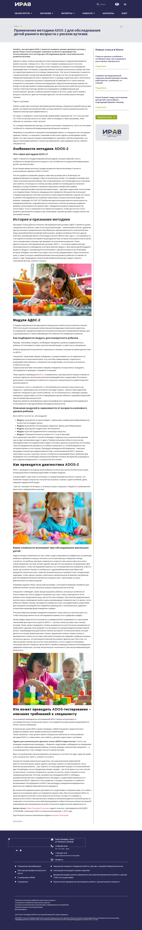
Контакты (108, 13)
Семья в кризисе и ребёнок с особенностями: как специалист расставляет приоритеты (110, 58)
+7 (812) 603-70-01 (61, 853)
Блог (124, 13)
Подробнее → (102, 66)
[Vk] (16, 850)
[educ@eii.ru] (52, 859)
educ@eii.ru (59, 860)
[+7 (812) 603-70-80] (52, 846)
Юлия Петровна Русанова (37, 808)
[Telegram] (20, 850)
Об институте (22, 13)
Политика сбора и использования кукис (29, 907)
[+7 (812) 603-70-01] (52, 853)
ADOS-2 (42, 374)
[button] (125, 4)
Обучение (45, 13)
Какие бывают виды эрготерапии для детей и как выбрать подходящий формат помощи (111, 99)
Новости (88, 13)
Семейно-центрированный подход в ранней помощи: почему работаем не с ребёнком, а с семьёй (111, 79)
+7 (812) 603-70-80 (61, 846)
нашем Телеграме (60, 815)
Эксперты (66, 13)
